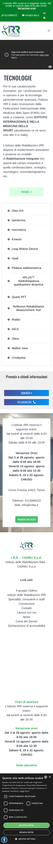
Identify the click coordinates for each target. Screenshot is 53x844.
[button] (26, 839)
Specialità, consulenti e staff (26, 599)
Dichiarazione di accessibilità (26, 625)
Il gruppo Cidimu (26, 590)
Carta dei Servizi (26, 621)
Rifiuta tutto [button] (26, 832)
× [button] (50, 777)
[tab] (26, 210)
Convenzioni (26, 603)
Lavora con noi (26, 612)
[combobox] (45, 777)
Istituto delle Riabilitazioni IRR (26, 595)
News (26, 617)
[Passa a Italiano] (43, 17)
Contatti (26, 608)
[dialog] (26, 808)
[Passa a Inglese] (43, 13)
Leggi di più (24, 791)
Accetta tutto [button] (26, 825)
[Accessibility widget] (4, 839)
